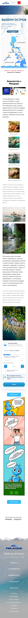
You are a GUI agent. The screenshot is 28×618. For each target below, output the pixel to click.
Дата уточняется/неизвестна (13, 371)
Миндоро (20, 70)
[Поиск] (19, 2)
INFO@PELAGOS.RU (14, 575)
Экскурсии (13, 70)
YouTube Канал (14, 588)
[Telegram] (16, 492)
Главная (6, 70)
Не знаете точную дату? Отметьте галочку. (11, 357)
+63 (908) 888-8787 (14, 569)
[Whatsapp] (11, 492)
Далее (14, 384)
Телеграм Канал (14, 581)
